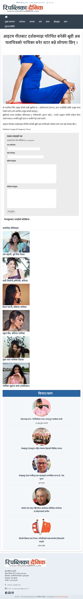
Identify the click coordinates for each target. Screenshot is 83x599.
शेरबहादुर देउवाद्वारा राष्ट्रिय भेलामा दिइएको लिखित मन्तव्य (41, 448)
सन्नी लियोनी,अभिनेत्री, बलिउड (15, 281)
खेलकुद (57, 21)
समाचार (22, 21)
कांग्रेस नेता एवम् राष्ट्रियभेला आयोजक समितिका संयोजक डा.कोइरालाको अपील (41, 510)
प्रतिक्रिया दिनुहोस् (12, 187)
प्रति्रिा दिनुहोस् (11, 161)
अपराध (32, 21)
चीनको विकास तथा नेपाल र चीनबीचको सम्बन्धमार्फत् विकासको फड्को (41, 540)
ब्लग (65, 21)
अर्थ (40, 21)
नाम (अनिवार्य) (11, 145)
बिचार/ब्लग (45, 393)
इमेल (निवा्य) (11, 153)
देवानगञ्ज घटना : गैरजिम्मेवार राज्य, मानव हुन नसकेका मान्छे (41, 419)
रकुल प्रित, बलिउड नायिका (14, 333)
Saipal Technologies (62, 597)
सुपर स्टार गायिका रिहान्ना (13, 360)
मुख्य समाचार (10, 21)
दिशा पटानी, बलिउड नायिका (15, 307)
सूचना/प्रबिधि (10, 26)
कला (47, 21)
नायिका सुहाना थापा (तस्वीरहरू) (16, 386)
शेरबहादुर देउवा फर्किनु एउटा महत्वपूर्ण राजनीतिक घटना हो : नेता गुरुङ (41, 477)
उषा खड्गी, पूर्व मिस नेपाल (14, 254)
